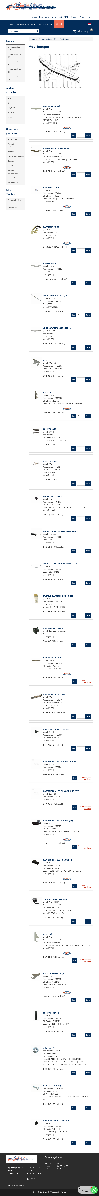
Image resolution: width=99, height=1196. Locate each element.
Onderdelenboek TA (14, 78)
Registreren (44, 17)
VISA (10, 117)
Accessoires (12, 139)
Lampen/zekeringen (15, 177)
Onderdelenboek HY (14, 63)
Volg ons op (87, 17)
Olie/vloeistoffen (14, 200)
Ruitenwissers (13, 182)
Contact (74, 17)
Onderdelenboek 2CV (14, 48)
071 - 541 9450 (61, 17)
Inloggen (33, 17)
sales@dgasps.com (17, 1185)
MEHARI (11, 112)
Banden (11, 151)
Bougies (11, 161)
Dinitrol (10, 165)
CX (9, 103)
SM (9, 122)
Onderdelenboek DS (14, 55)
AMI (9, 98)
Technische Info (45, 23)
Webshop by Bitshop (58, 1192)
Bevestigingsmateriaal (16, 156)
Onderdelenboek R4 (14, 70)
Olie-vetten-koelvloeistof (12, 206)
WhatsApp (33, 1179)
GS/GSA (11, 107)
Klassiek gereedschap (13, 171)
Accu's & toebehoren (12, 145)
